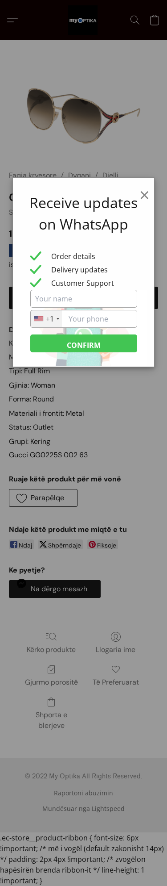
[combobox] (46, 318)
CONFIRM (84, 345)
